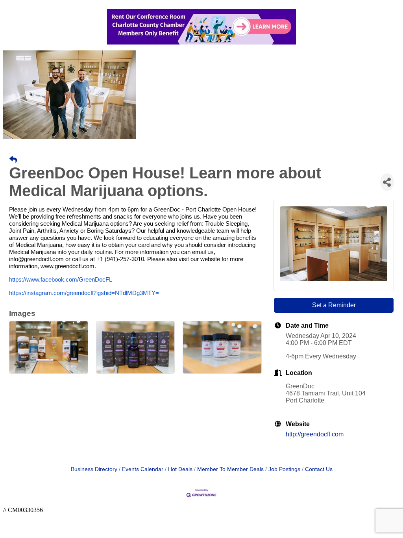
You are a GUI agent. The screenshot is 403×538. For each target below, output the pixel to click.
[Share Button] (387, 182)
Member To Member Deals (230, 469)
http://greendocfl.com (315, 434)
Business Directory (94, 469)
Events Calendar (142, 469)
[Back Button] (13, 160)
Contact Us (319, 469)
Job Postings (284, 469)
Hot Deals (180, 469)
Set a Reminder (334, 305)
